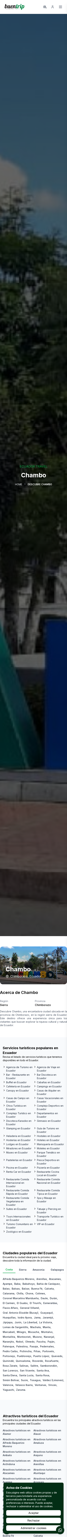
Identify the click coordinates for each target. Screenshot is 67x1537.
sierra (22, 1269)
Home (18, 484)
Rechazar (33, 1520)
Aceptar (33, 1513)
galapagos (57, 1269)
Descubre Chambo (40, 484)
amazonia (38, 1269)
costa (9, 1269)
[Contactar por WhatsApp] (60, 1530)
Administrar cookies (33, 1528)
